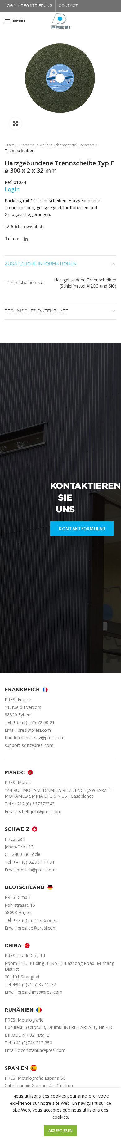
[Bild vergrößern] (15, 123)
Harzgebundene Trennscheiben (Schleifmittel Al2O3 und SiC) (85, 283)
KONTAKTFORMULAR (82, 528)
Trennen (27, 145)
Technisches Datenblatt (36, 311)
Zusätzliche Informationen (41, 264)
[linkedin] (25, 239)
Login (12, 189)
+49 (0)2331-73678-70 (35, 920)
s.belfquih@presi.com (40, 811)
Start (9, 145)
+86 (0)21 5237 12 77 (34, 984)
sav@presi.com (49, 737)
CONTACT (68, 5)
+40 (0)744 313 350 (32, 1043)
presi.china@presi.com (40, 992)
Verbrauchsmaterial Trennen (67, 145)
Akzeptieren (60, 1130)
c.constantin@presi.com (41, 1050)
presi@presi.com (34, 730)
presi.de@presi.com (37, 928)
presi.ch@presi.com (36, 870)
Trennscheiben (19, 150)
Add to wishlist (27, 226)
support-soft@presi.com (29, 745)
